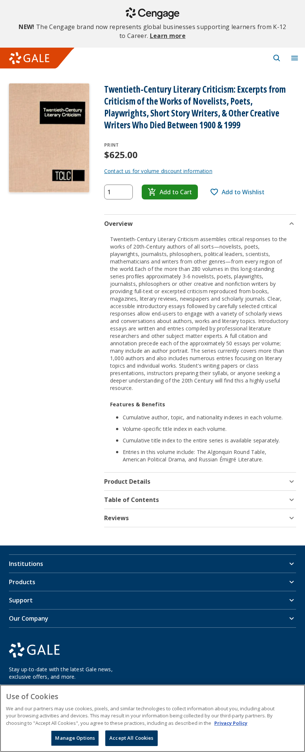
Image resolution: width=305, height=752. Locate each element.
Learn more (168, 36)
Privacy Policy (230, 723)
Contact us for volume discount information (158, 171)
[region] (152, 718)
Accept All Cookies (131, 738)
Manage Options (75, 738)
